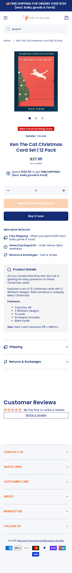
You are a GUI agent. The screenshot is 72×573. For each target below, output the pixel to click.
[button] (66, 18)
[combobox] (36, 29)
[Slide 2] (36, 118)
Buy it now (36, 216)
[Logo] (36, 17)
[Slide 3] (43, 118)
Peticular (22, 540)
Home (7, 40)
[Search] (7, 29)
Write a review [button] (36, 415)
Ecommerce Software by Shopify (45, 540)
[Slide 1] (30, 118)
